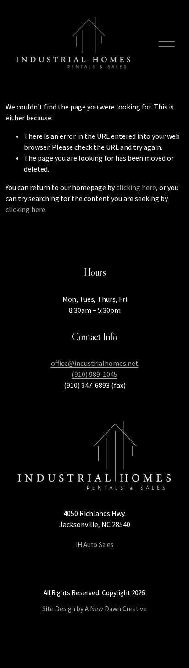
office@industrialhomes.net (95, 363)
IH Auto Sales (95, 544)
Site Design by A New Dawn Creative (94, 608)
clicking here (136, 187)
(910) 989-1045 (94, 374)
